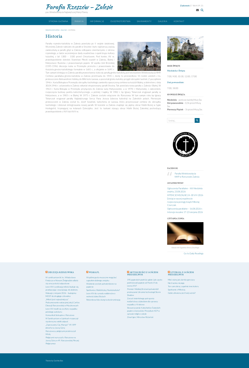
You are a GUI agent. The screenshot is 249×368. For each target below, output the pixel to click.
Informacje (97, 21)
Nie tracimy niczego (176, 283)
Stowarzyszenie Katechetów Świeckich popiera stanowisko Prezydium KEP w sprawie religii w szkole (143, 311)
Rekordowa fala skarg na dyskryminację (103, 299)
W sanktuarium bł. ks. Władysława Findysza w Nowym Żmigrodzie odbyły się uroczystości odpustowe (62, 280)
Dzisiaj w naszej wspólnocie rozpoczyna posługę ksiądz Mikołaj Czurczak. (183, 201)
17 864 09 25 (196, 5)
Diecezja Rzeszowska (61, 272)
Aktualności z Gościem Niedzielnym (142, 273)
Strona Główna (58, 21)
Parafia (79, 21)
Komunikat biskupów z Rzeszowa (60, 315)
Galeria (162, 21)
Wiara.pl (94, 272)
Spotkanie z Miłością (176, 289)
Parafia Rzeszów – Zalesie (79, 6)
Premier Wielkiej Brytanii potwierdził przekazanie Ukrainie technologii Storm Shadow (144, 292)
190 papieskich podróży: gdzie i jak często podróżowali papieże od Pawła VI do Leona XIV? (144, 282)
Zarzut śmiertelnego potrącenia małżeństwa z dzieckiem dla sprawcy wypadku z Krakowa (142, 301)
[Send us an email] (197, 10)
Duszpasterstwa (121, 21)
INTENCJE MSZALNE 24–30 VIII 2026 (185, 195)
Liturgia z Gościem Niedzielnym (181, 273)
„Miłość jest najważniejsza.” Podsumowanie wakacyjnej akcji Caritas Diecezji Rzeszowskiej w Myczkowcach (63, 302)
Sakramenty (144, 21)
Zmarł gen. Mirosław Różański (140, 317)
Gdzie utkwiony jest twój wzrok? (182, 293)
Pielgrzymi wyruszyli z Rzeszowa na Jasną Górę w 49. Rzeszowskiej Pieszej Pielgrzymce (62, 340)
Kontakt (179, 21)
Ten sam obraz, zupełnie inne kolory (183, 286)
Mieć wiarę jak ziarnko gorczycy (181, 279)
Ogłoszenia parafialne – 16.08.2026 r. (184, 208)
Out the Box (58, 361)
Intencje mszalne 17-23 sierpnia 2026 (185, 212)
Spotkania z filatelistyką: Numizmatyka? (103, 290)
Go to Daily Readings (193, 253)
